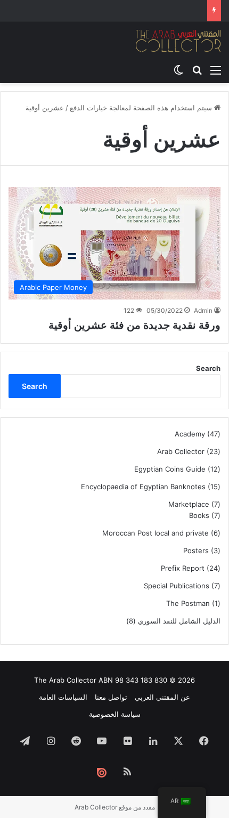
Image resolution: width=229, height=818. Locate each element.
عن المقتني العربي (162, 697)
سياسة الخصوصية (115, 714)
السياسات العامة (63, 697)
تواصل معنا (111, 697)
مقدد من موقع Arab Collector (115, 807)
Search (208, 368)
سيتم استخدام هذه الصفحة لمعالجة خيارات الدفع (142, 107)
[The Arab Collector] (178, 40)
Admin (203, 310)
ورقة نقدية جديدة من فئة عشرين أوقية (134, 325)
